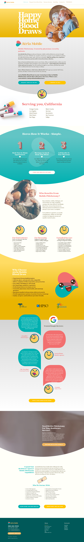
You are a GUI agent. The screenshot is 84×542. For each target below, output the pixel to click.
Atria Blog (46, 530)
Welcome (46, 525)
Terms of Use (10, 536)
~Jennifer (24, 336)
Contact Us (47, 528)
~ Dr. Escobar (24, 369)
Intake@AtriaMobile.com (15, 530)
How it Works (47, 527)
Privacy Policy (15, 536)
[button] (36, 2)
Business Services (48, 526)
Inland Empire (25, 337)
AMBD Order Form (48, 532)
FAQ (45, 531)
